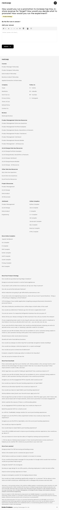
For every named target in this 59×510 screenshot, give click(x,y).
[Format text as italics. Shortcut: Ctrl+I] (11, 28)
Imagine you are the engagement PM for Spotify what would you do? (22, 379)
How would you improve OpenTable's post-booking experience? (20, 390)
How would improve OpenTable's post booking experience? (19, 428)
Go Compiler (5, 242)
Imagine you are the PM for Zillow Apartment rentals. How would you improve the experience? (26, 416)
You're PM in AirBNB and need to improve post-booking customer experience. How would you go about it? (29, 432)
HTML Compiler (34, 231)
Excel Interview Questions (9, 175)
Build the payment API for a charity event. (14, 409)
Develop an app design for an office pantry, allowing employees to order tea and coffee (28, 468)
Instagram (34, 98)
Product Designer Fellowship (10, 70)
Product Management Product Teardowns (14, 133)
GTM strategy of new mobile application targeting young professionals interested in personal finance (27, 302)
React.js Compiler (35, 228)
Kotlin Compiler (6, 252)
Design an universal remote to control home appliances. (18, 282)
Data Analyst (6, 193)
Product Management (8, 186)
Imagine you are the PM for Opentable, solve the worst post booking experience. (25, 421)
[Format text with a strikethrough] (20, 28)
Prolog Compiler (6, 263)
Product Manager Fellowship (10, 67)
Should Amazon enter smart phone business (15, 336)
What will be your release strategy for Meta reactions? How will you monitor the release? (28, 316)
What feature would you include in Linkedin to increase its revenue (21, 456)
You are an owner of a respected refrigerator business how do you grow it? (24, 313)
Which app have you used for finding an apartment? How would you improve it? (25, 371)
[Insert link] (17, 28)
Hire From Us (5, 94)
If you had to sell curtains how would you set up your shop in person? (22, 285)
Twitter (33, 88)
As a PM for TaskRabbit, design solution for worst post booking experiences (24, 412)
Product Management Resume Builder (13, 140)
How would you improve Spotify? (11, 424)
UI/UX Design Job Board (9, 158)
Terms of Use (6, 101)
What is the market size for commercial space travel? (17, 452)
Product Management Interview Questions (14, 123)
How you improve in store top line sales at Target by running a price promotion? (25, 436)
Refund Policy (6, 105)
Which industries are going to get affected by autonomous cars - (21, 292)
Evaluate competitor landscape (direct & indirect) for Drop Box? (21, 353)
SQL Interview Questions (9, 172)
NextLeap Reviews (7, 116)
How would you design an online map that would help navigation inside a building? (26, 343)
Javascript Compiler (36, 221)
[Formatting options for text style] (4, 28)
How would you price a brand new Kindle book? (16, 349)
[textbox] (29, 36)
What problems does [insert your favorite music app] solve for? (21, 393)
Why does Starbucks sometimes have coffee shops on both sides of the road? (25, 306)
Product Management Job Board (11, 137)
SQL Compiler (33, 225)
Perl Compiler (6, 266)
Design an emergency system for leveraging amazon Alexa (19, 475)
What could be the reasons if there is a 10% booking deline (19, 402)
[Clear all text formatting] (23, 28)
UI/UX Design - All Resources (10, 165)
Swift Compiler (6, 256)
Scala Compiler (6, 259)
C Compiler (33, 211)
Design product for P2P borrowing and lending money (18, 449)
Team (3, 88)
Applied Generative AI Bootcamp (12, 80)
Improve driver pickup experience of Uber (14, 471)
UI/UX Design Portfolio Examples (11, 151)
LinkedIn (34, 91)
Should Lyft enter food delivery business (14, 339)
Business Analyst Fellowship (10, 77)
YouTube (34, 94)
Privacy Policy (6, 98)
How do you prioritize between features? (14, 289)
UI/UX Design (6, 190)
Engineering (5, 214)
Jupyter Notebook (7, 239)
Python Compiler (34, 204)
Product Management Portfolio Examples (14, 126)
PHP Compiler (6, 249)
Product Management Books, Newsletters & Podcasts (17, 130)
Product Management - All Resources (13, 144)
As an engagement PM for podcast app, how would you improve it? (21, 405)
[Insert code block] (14, 28)
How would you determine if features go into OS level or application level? (24, 310)
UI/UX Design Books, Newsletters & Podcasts (15, 154)
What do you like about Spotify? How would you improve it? (19, 386)
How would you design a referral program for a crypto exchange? (21, 346)
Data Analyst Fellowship (9, 73)
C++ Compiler (33, 214)
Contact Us (5, 108)
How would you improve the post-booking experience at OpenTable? (22, 383)
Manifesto (5, 91)
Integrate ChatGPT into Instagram (12, 465)
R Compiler (5, 246)
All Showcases (6, 197)
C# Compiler (33, 218)
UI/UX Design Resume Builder (10, 161)
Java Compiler (34, 207)
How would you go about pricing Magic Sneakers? (16, 279)
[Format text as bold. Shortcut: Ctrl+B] (8, 28)
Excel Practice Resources (9, 179)
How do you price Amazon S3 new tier (13, 356)
